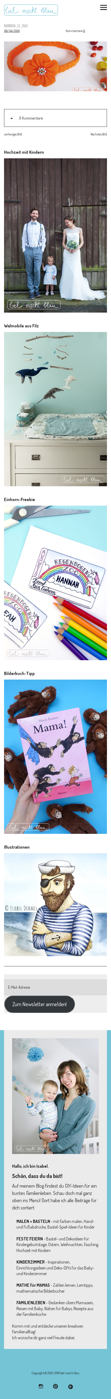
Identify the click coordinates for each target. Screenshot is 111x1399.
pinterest (55, 1386)
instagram (41, 1386)
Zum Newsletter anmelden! (39, 1004)
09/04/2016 (12, 31)
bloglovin (70, 1386)
